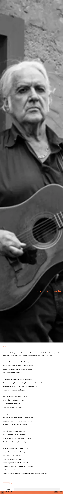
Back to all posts (6, 346)
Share (13, 483)
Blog (44, 6)
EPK (19, 6)
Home (38, 6)
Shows (33, 6)
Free (56, 491)
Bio (23, 6)
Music (28, 6)
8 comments (6, 483)
